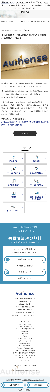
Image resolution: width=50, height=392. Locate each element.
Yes (31, 8)
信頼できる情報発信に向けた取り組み (25, 353)
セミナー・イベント (25, 341)
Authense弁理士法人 (25, 304)
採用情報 (25, 334)
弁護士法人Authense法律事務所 (25, 298)
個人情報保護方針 (25, 343)
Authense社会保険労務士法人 (25, 307)
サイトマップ (25, 360)
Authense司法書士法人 (25, 310)
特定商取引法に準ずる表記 (25, 348)
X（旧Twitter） (17, 365)
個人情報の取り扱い (25, 346)
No (34, 8)
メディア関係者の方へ (25, 326)
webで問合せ (14, 385)
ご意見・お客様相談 (25, 324)
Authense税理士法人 (25, 301)
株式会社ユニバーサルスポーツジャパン (25, 315)
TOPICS (11, 21)
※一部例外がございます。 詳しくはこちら (25, 242)
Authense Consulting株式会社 (25, 312)
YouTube (34, 365)
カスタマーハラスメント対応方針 (25, 355)
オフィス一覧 (25, 322)
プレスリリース (28, 30)
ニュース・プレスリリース (25, 338)
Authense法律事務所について (25, 329)
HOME (3, 21)
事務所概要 (25, 331)
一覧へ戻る (24, 133)
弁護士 (25, 336)
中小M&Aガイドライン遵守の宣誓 (25, 350)
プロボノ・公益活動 (25, 358)
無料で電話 (38, 385)
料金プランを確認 (24, 390)
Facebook (27, 365)
